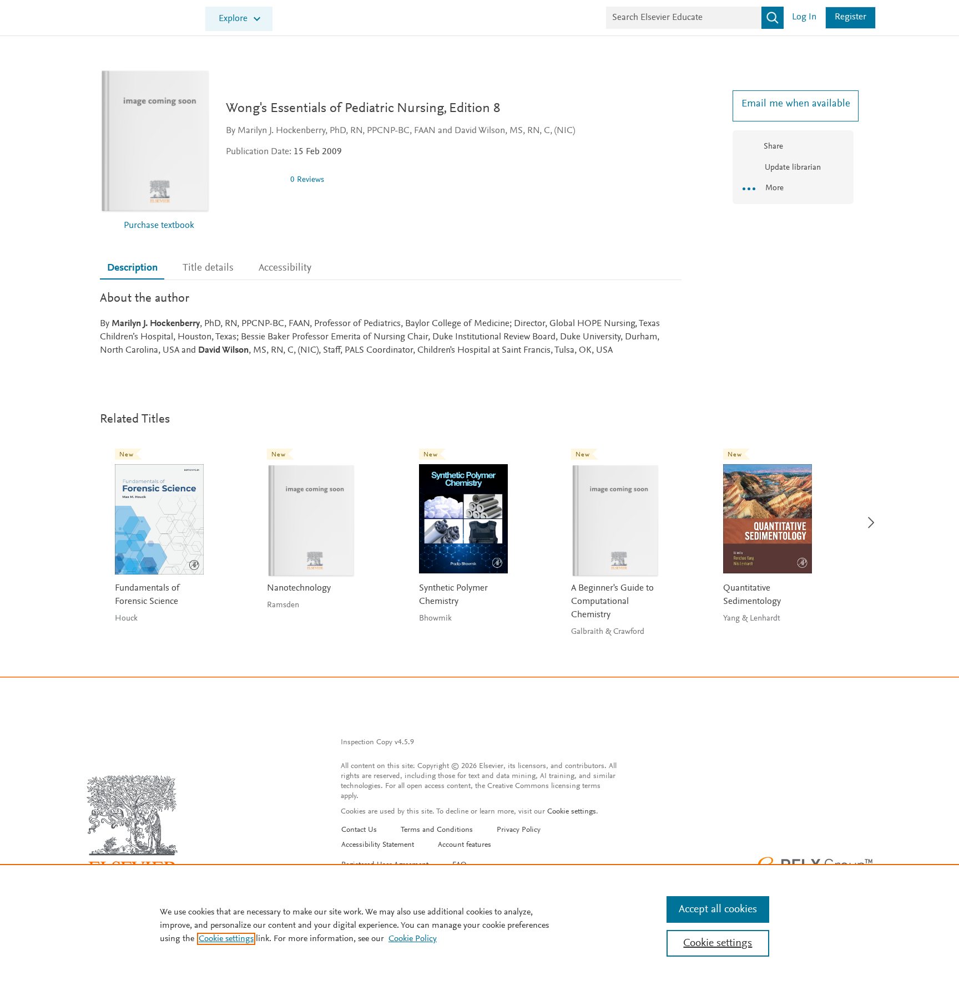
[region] (479, 925)
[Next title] (868, 516)
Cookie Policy (412, 938)
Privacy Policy (519, 830)
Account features (464, 845)
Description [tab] (132, 268)
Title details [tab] (208, 268)
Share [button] (773, 147)
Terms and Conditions (437, 830)
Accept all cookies (718, 909)
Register (850, 17)
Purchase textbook (159, 226)
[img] (253, 179)
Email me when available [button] (793, 104)
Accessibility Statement (377, 845)
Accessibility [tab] (285, 268)
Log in (804, 17)
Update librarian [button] (792, 168)
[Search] (772, 18)
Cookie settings (571, 812)
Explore (233, 19)
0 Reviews (307, 180)
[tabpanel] (391, 323)
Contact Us (359, 830)
